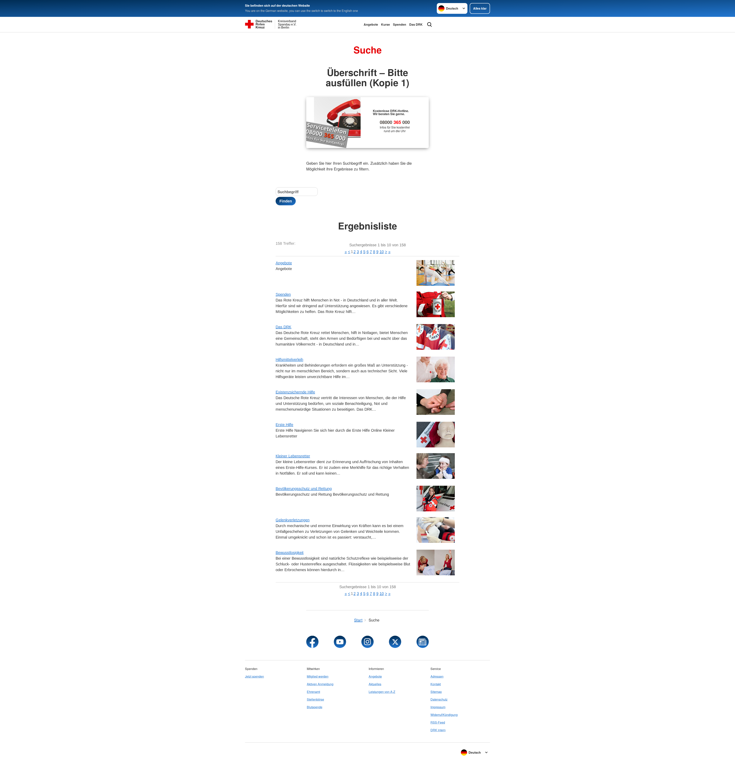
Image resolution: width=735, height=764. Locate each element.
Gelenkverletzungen (293, 520)
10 (382, 252)
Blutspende (314, 707)
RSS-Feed (437, 722)
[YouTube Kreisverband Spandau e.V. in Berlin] (340, 642)
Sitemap (436, 691)
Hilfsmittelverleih (289, 359)
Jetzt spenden (254, 676)
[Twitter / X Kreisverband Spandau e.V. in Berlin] (395, 642)
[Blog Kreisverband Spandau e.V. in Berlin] (422, 642)
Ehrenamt (313, 691)
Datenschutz (439, 699)
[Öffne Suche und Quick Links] (429, 24)
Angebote (371, 24)
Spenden (399, 24)
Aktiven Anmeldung (320, 684)
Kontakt (435, 684)
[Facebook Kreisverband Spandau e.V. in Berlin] (312, 642)
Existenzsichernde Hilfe (295, 392)
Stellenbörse (315, 699)
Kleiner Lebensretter (293, 456)
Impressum (437, 707)
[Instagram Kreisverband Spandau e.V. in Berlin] (367, 642)
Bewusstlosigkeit (290, 552)
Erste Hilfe (284, 425)
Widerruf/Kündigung (444, 714)
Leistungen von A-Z (382, 691)
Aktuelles (375, 684)
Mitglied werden (317, 676)
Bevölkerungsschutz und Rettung (304, 488)
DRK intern (438, 730)
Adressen (436, 676)
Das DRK (416, 24)
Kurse (385, 24)
